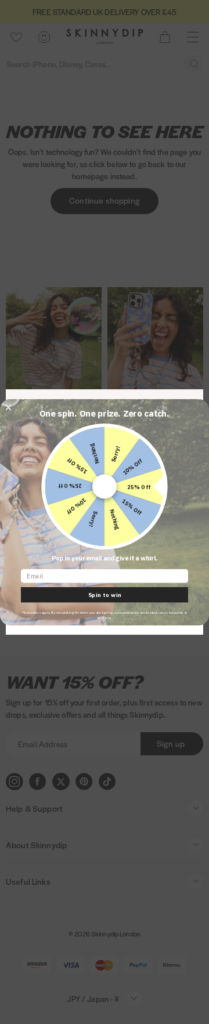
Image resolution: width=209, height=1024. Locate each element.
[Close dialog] (8, 407)
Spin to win (104, 594)
